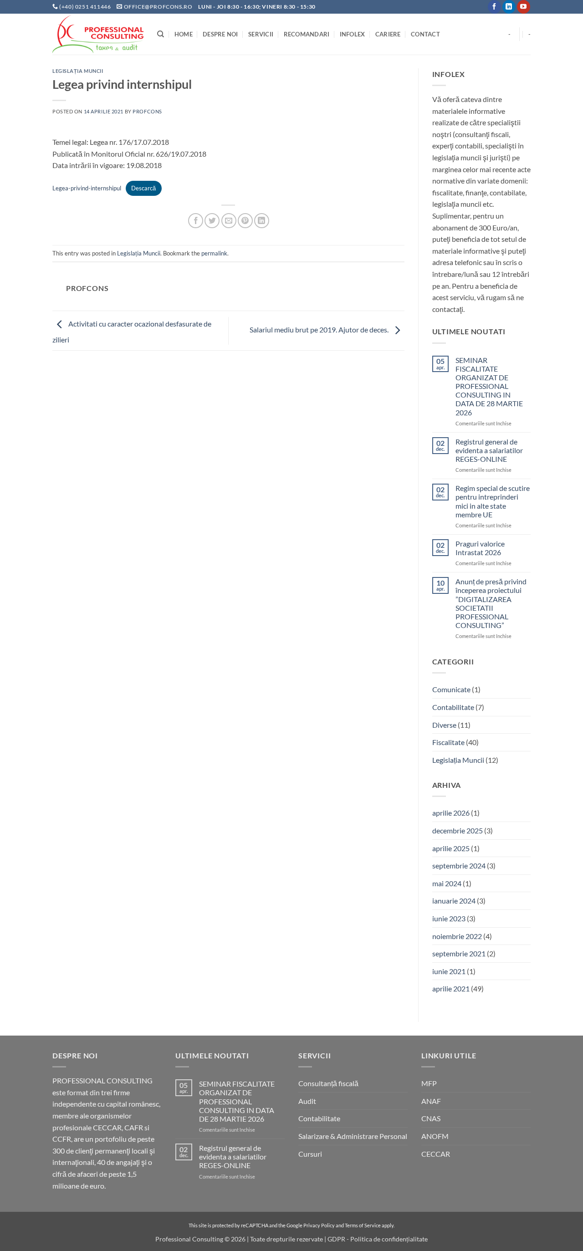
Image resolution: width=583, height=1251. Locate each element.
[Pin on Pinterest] (245, 220)
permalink (214, 253)
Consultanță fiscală (328, 1083)
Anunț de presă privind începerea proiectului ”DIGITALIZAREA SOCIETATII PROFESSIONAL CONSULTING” (491, 603)
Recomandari (307, 34)
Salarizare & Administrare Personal (352, 1136)
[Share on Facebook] (195, 220)
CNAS (430, 1118)
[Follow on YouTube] (523, 7)
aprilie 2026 (451, 812)
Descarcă (143, 188)
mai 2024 (446, 883)
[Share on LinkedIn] (261, 220)
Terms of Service (363, 1225)
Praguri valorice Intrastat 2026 (480, 548)
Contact (425, 34)
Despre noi (220, 34)
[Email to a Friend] (228, 220)
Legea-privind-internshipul (86, 188)
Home (183, 34)
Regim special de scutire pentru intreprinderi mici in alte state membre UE (492, 501)
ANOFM (435, 1136)
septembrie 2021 (459, 953)
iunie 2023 (448, 918)
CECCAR (435, 1153)
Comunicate (451, 689)
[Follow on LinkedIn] (509, 7)
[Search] (160, 34)
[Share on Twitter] (212, 220)
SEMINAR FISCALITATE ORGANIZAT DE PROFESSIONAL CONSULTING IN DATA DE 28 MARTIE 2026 (489, 386)
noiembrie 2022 (457, 936)
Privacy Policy (319, 1225)
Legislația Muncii (77, 71)
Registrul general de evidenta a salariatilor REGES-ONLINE (489, 450)
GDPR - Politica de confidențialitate (377, 1239)
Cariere (388, 34)
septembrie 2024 (459, 865)
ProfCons (147, 111)
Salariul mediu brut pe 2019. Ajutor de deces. (320, 329)
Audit (307, 1101)
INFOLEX (352, 34)
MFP (429, 1083)
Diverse (444, 724)
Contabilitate (453, 707)
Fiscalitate (448, 742)
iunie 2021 (448, 971)
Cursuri (310, 1153)
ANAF (431, 1101)
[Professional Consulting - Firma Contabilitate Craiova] (97, 34)
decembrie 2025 (457, 830)
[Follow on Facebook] (494, 7)
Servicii (260, 34)
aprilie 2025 (451, 848)
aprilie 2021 (451, 988)
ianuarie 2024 (454, 900)
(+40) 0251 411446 (85, 6)
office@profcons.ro (158, 6)
